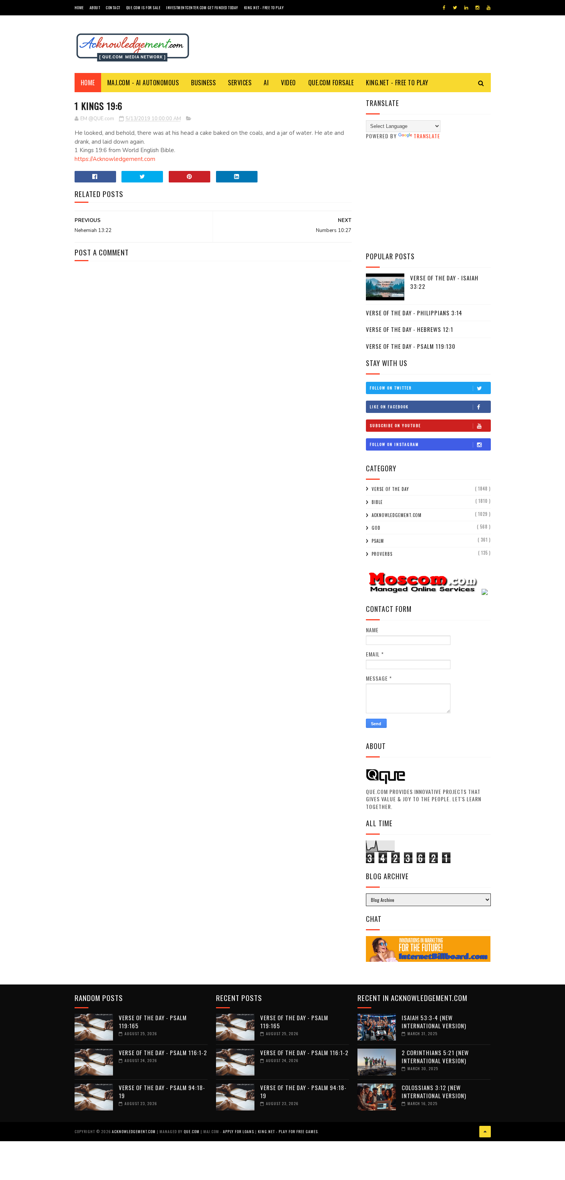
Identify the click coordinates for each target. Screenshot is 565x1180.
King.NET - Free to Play (264, 7)
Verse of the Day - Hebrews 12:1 (409, 329)
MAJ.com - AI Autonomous (143, 82)
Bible (377, 502)
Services (239, 82)
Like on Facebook (389, 406)
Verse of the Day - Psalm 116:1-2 (163, 1052)
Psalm (378, 541)
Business (203, 82)
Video (288, 82)
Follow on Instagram (394, 444)
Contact (113, 7)
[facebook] (444, 7)
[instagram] (477, 7)
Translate (427, 136)
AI (266, 82)
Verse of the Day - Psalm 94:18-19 (162, 1091)
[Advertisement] (428, 196)
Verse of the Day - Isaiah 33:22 (444, 282)
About (95, 7)
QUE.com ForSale (331, 82)
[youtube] (488, 7)
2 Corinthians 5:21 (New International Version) (435, 1056)
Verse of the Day (390, 489)
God (376, 528)
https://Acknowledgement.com (115, 159)
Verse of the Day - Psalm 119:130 (410, 346)
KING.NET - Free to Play (397, 82)
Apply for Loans (238, 1131)
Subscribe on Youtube (395, 425)
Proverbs (382, 554)
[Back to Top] (485, 1131)
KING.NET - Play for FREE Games (288, 1131)
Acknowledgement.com (397, 515)
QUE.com (191, 1131)
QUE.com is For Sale (143, 7)
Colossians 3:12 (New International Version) (434, 1091)
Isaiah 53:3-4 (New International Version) (434, 1021)
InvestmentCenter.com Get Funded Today (202, 7)
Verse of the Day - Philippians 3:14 (414, 312)
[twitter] (455, 7)
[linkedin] (466, 7)
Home (79, 7)
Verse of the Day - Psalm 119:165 (153, 1021)
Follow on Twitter (391, 388)
